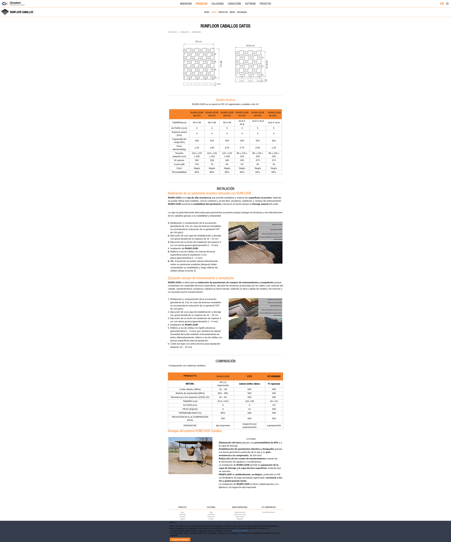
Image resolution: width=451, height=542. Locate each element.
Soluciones (218, 3)
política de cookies (240, 530)
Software (250, 3)
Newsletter (240, 519)
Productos (202, 3)
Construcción (211, 517)
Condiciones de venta (240, 514)
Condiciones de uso (239, 512)
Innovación (186, 3)
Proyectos (265, 3)
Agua (182, 512)
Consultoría (234, 3)
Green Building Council (268, 512)
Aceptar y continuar (180, 539)
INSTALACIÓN (184, 32)
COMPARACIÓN (196, 32)
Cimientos (182, 517)
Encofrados (182, 514)
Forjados (182, 519)
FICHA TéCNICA (172, 32)
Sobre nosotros (240, 517)
